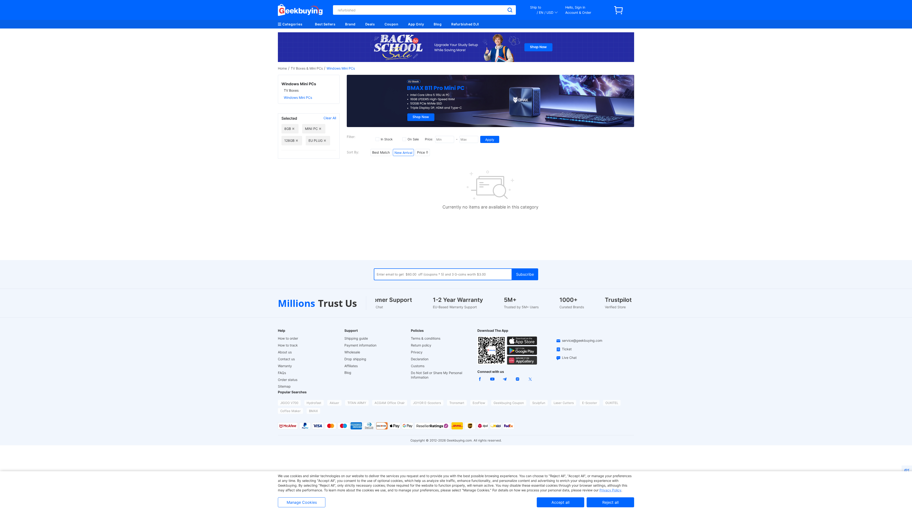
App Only (416, 24)
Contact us (286, 359)
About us (285, 352)
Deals (370, 24)
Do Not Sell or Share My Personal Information (436, 375)
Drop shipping (355, 359)
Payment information (360, 345)
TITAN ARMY (356, 403)
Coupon (391, 24)
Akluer (334, 403)
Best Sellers (325, 24)
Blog (438, 24)
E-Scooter (589, 403)
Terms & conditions (425, 338)
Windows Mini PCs (298, 97)
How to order (288, 338)
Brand (350, 24)
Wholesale (352, 352)
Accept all (560, 502)
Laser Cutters (564, 403)
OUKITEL (611, 403)
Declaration (419, 359)
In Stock (387, 139)
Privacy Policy (610, 490)
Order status (287, 380)
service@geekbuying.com (582, 340)
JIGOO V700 (289, 403)
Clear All (329, 118)
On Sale (413, 139)
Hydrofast (314, 403)
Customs (417, 366)
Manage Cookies (302, 502)
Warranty (285, 366)
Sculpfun (538, 403)
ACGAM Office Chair (390, 403)
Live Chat (569, 358)
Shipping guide (356, 338)
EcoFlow (479, 403)
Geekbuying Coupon (509, 403)
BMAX (313, 411)
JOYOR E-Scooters (427, 403)
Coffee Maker (290, 411)
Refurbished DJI (465, 24)
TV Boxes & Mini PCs (307, 68)
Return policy (421, 345)
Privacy (417, 352)
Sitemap (284, 386)
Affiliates (351, 366)
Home (282, 68)
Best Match (381, 152)
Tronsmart (456, 403)
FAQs (282, 373)
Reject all (610, 502)
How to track (288, 345)
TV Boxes (291, 90)
